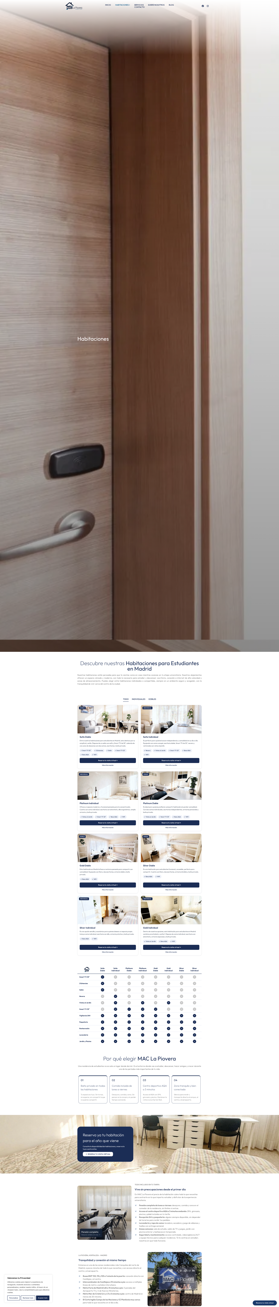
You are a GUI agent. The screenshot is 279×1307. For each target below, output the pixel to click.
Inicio (108, 5)
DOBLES (152, 699)
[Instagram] (208, 6)
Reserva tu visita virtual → (107, 760)
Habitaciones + (122, 5)
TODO (126, 699)
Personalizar (13, 1298)
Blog (171, 5)
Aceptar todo (42, 1298)
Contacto (139, 7)
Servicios (139, 5)
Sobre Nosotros (156, 5)
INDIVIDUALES (138, 699)
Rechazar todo (28, 1298)
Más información (108, 765)
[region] (28, 1288)
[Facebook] (203, 6)
